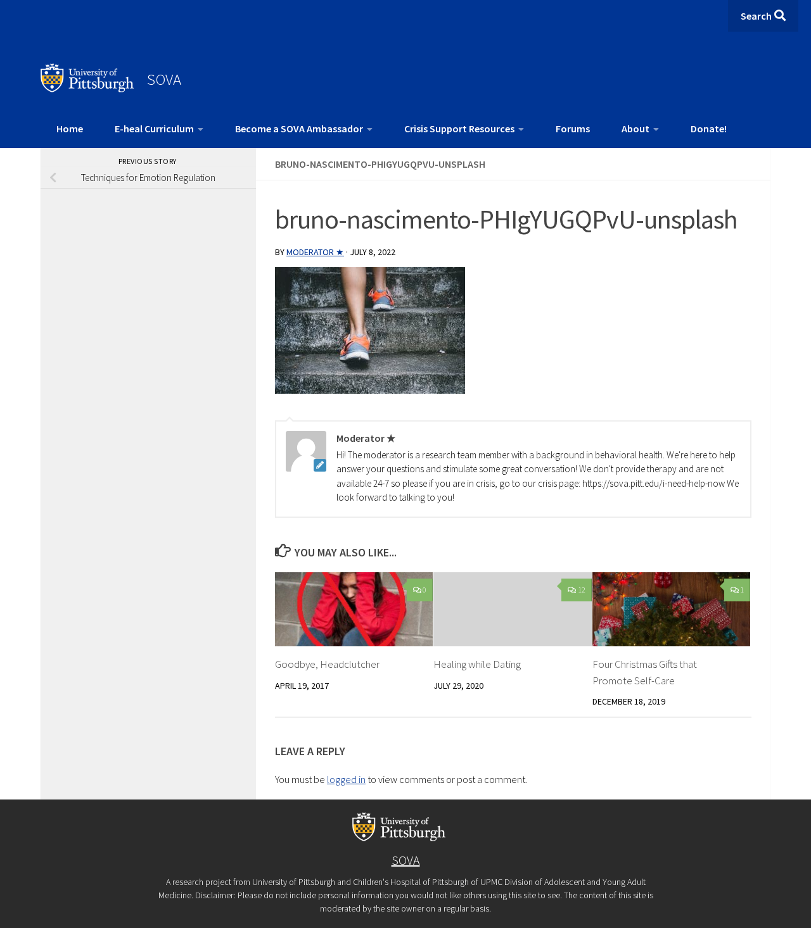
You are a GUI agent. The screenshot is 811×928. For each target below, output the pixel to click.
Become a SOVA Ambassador (299, 128)
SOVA (164, 79)
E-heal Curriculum (154, 128)
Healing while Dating (477, 664)
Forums (573, 128)
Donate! (709, 128)
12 (581, 589)
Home (69, 128)
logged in (346, 779)
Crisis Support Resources (459, 128)
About (635, 128)
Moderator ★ (315, 252)
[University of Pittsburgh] (87, 88)
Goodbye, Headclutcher (327, 664)
